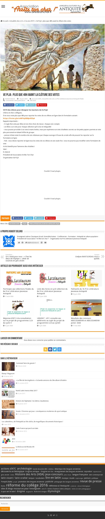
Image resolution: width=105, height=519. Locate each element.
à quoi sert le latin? (8, 491)
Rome (3, 486)
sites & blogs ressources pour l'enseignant (20, 488)
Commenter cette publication (15, 100)
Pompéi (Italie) (6, 482)
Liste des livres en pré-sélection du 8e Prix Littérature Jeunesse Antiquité (52, 291)
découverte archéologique (12, 471)
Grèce (12, 475)
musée (71, 478)
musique (65, 478)
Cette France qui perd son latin (27, 428)
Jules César (67, 475)
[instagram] (59, 349)
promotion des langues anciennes (31, 482)
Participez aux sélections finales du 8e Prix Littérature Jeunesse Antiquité (18, 291)
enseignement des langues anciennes (69, 471)
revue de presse (91, 481)
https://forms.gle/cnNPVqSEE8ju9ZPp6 (19, 118)
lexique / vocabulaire (36, 478)
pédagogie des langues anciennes (66, 482)
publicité (49, 481)
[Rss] (46, 349)
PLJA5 (25, 224)
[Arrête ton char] (52, 8)
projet (15, 482)
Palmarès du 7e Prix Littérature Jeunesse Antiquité (85, 290)
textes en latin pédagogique (81, 489)
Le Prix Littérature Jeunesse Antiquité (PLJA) (69, 99)
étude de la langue (40, 491)
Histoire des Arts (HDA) (29, 474)
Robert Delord (10, 99)
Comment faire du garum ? (26, 363)
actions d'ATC (15, 224)
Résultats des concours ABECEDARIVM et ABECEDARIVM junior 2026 (85, 320)
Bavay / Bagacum (8, 373)
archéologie (24, 468)
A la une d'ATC (29, 21)
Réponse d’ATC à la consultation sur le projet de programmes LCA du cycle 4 (18, 320)
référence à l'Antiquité (59, 486)
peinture (87, 478)
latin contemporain (96, 475)
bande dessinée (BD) (40, 469)
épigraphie (29, 491)
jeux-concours (54, 474)
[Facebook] (50, 349)
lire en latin (53, 477)
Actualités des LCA (16, 21)
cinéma (51, 469)
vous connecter (38, 340)
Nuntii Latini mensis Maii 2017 (26, 391)
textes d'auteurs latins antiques (59, 489)
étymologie (54, 491)
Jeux (13, 439)
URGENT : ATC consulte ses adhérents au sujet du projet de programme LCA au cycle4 (50, 320)
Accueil (5, 21)
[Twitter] (55, 349)
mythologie (79, 478)
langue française (80, 474)
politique (95, 478)
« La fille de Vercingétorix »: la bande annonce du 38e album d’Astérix (41, 380)
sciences (73, 486)
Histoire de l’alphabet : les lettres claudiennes (32, 401)
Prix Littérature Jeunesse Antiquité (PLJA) (44, 224)
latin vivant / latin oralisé (14, 478)
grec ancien (5, 475)
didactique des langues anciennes (68, 469)
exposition (88, 471)
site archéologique (83, 486)
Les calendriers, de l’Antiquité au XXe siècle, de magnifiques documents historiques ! (32, 422)
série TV (43, 489)
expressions (97, 471)
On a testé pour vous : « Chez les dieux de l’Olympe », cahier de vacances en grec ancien (19, 258)
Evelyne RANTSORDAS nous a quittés (87, 257)
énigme (21, 491)
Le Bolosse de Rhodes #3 (25, 447)
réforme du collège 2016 (27, 485)
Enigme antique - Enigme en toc (39, 471)
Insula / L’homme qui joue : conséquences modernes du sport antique (41, 411)
